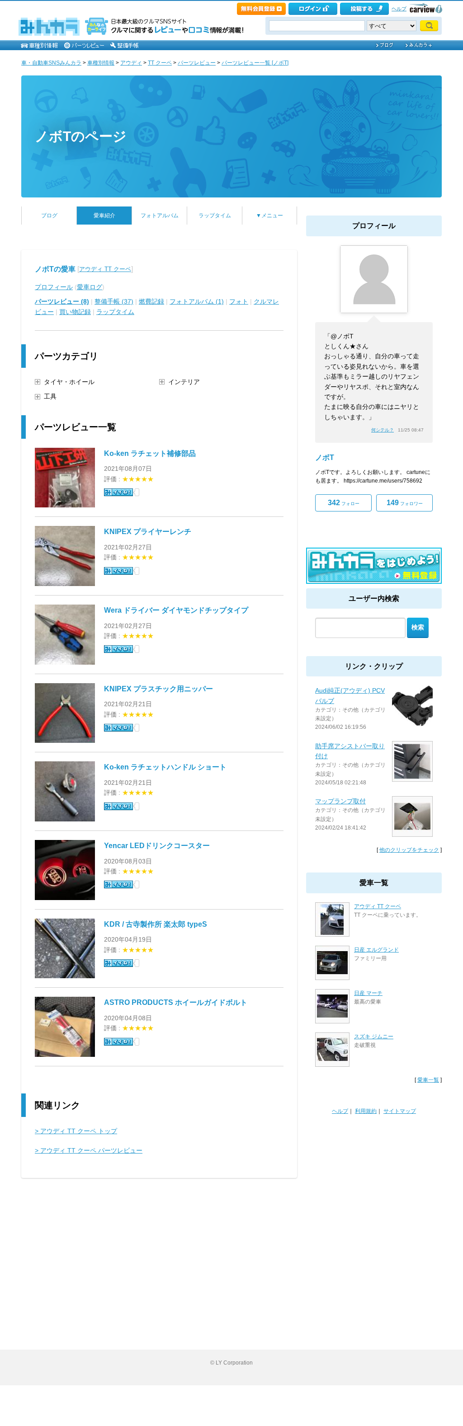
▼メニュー (269, 215)
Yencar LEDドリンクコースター (157, 845)
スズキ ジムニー (373, 1036)
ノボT (324, 457)
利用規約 (366, 1111)
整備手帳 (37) (113, 301)
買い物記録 (75, 311)
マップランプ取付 (340, 801)
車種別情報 (100, 63)
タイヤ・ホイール (69, 381)
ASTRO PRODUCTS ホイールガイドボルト (175, 1002)
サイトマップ (399, 1111)
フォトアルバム (160, 215)
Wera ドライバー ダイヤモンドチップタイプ (176, 610)
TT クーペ (160, 63)
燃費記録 (151, 301)
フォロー (343, 503)
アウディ (131, 63)
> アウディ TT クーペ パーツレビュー (88, 1150)
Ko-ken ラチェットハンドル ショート (165, 767)
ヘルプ (399, 8)
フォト (238, 301)
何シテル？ (382, 429)
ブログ (49, 215)
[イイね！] (118, 492)
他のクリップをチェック (409, 850)
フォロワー (405, 503)
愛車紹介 (104, 215)
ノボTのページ (81, 136)
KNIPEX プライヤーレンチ (147, 531)
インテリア (184, 381)
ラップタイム (214, 215)
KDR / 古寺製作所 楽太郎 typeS (155, 924)
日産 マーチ (368, 993)
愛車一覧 (428, 1080)
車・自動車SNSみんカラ (51, 63)
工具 (50, 396)
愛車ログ (89, 287)
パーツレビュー (197, 63)
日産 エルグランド (376, 950)
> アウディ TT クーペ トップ (76, 1131)
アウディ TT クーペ (105, 269)
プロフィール (54, 287)
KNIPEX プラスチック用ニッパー (158, 689)
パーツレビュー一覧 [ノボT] (255, 63)
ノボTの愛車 (55, 269)
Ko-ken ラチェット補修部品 (150, 453)
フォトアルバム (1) (197, 301)
